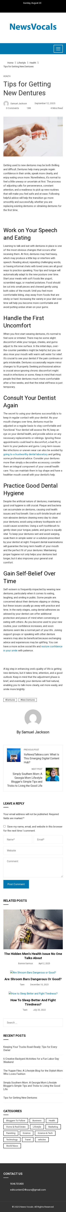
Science (26, 1133)
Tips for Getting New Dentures (20, 1097)
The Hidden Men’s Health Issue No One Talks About (33, 956)
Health (6, 76)
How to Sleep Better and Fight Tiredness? (33, 1002)
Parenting (10, 1133)
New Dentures (28, 700)
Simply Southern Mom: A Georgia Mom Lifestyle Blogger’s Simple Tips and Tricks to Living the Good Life (24, 777)
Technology (12, 1139)
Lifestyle (37, 1127)
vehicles (42, 1139)
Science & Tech (45, 1133)
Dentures (10, 700)
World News (12, 1146)
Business (36, 1120)
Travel (28, 1139)
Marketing (53, 1127)
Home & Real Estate (16, 1127)
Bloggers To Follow (15, 1120)
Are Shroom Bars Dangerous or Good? (33, 979)
